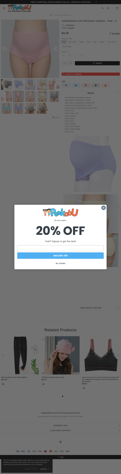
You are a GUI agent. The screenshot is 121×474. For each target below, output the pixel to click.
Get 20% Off (60, 255)
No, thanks (60, 263)
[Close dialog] (104, 208)
